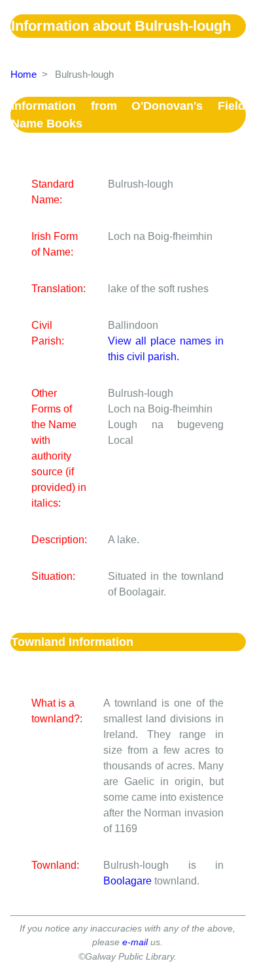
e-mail (135, 942)
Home (23, 74)
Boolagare (127, 880)
